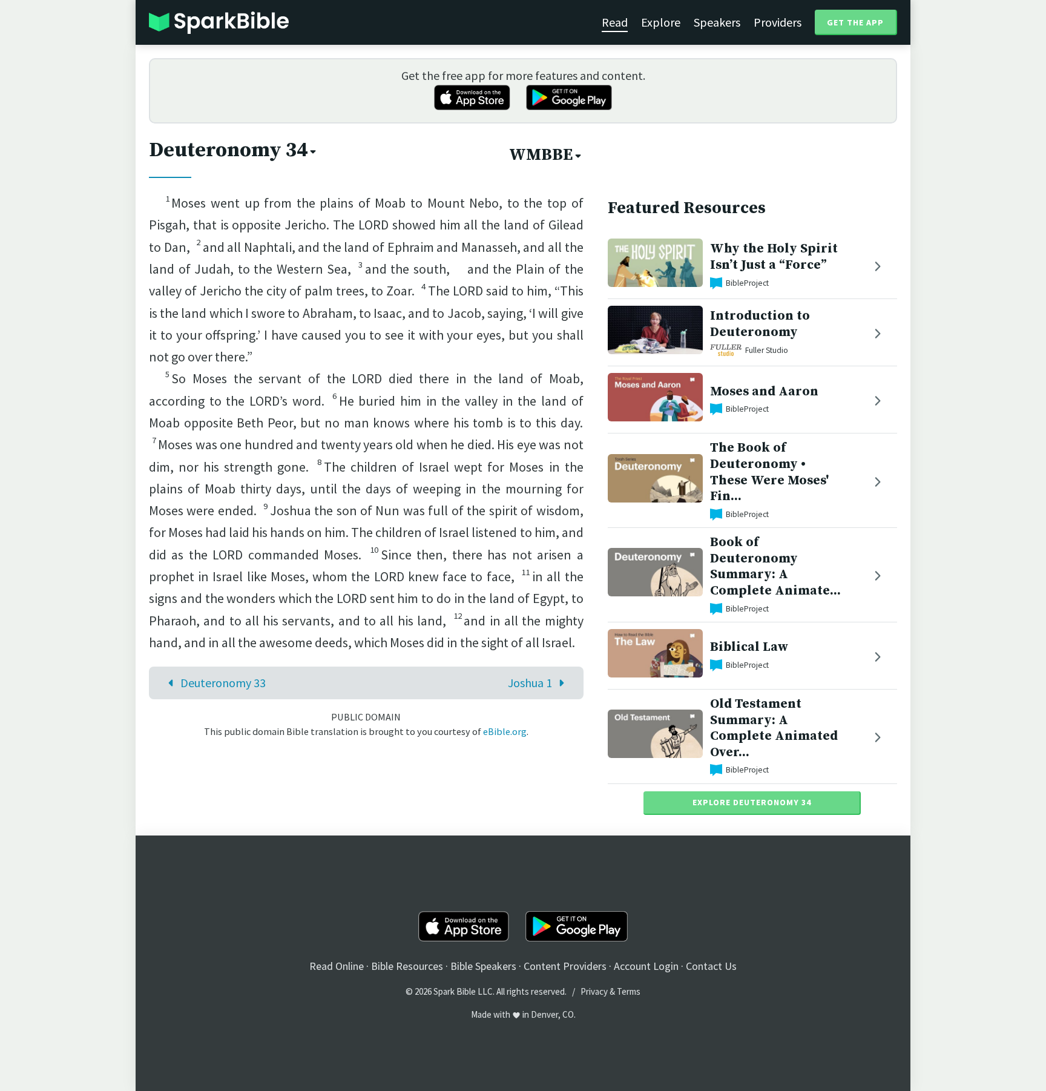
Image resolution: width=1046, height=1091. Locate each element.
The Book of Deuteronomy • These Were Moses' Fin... (769, 472)
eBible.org (505, 731)
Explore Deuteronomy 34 (751, 802)
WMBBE (541, 155)
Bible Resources (407, 966)
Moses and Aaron (764, 391)
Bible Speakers (483, 966)
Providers (777, 22)
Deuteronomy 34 (228, 150)
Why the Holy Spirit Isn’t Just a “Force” (774, 256)
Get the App (855, 22)
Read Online (336, 966)
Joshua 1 (530, 682)
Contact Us (711, 966)
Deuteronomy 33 (223, 682)
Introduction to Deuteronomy (760, 324)
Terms (628, 991)
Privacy (594, 991)
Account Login (646, 966)
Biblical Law (749, 647)
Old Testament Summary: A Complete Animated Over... (774, 728)
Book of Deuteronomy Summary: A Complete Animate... (775, 566)
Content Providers (565, 966)
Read (615, 22)
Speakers (717, 22)
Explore (660, 22)
